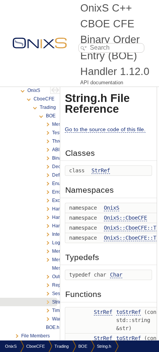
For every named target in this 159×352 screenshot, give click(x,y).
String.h (104, 346)
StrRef (100, 170)
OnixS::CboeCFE (125, 218)
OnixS (111, 208)
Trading (61, 346)
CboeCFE (35, 346)
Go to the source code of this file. (105, 129)
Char (116, 275)
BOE (82, 346)
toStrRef (128, 312)
